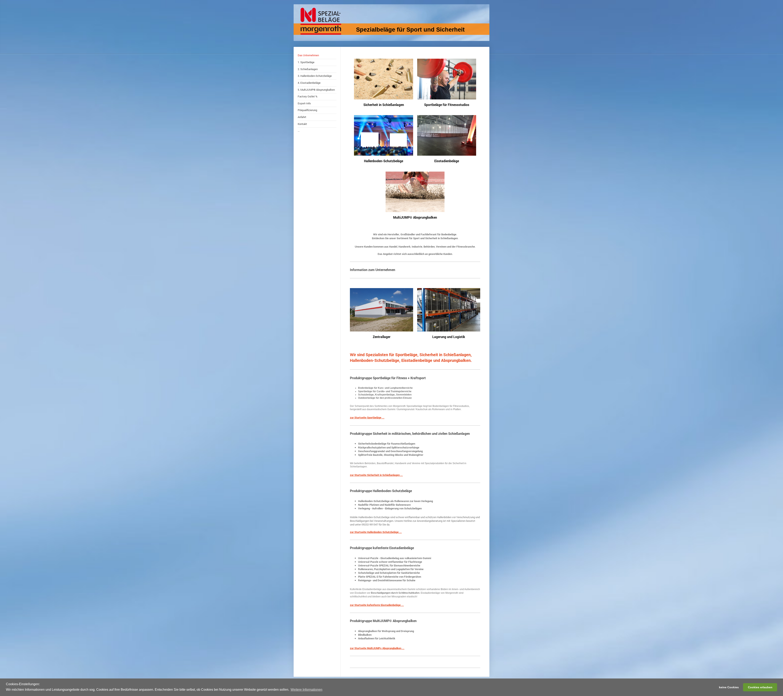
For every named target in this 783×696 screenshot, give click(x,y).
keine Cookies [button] (729, 687)
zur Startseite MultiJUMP (365, 648)
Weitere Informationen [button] (306, 689)
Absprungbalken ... (393, 648)
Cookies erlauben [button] (760, 687)
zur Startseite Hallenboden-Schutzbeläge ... (376, 532)
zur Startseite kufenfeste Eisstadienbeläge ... (377, 605)
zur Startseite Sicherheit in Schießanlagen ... (376, 475)
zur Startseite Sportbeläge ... (367, 417)
